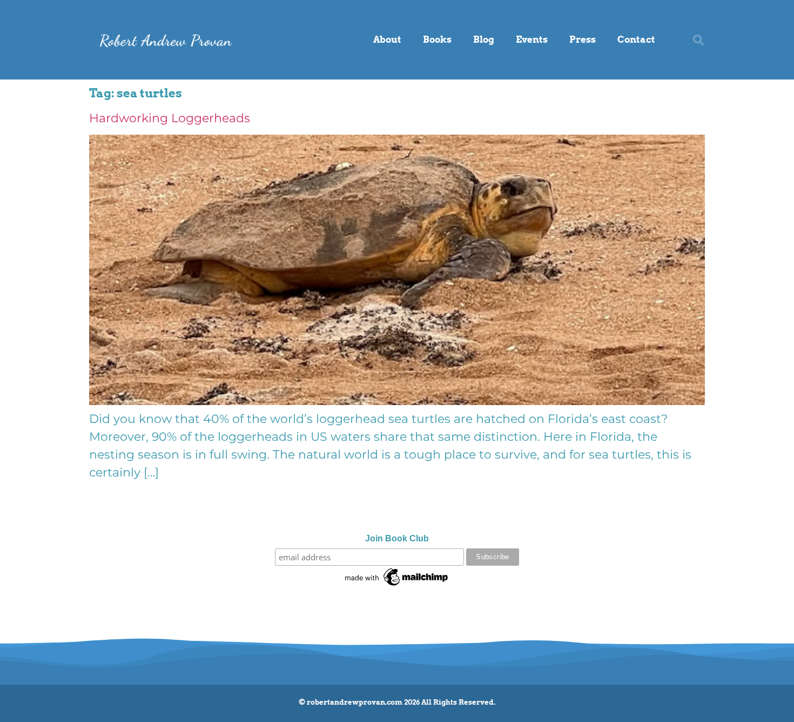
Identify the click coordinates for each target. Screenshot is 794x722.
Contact (636, 39)
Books (437, 39)
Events (532, 39)
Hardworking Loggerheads (169, 118)
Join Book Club (397, 538)
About (387, 39)
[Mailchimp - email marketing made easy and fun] (397, 585)
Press (582, 39)
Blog (483, 39)
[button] (698, 40)
